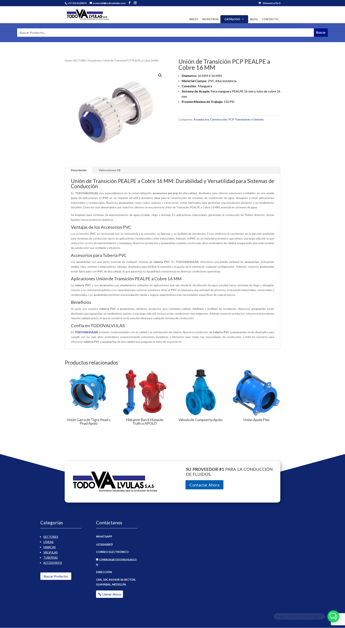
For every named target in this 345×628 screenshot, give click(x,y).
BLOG (254, 19)
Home (68, 60)
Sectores (50, 537)
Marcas (49, 547)
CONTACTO (270, 19)
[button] (160, 75)
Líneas (48, 542)
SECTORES (79, 60)
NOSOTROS (210, 19)
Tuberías (50, 557)
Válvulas (50, 552)
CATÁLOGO (232, 19)
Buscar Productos (56, 576)
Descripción (79, 170)
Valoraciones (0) (109, 170)
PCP (231, 119)
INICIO (193, 19)
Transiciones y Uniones (249, 119)
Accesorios (52, 562)
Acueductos (95, 60)
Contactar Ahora (204, 484)
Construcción (218, 119)
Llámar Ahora (111, 594)
